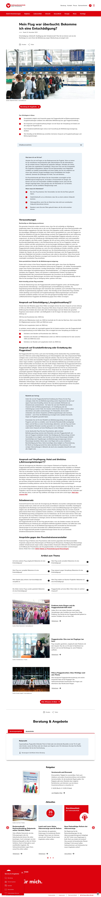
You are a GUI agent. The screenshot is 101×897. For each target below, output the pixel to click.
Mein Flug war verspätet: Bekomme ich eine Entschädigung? (26, 571)
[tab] (47, 857)
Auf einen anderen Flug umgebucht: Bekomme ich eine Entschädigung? (29, 562)
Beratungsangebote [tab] (16, 731)
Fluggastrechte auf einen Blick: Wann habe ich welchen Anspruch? (68, 590)
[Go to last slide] (7, 827)
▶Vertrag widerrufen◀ (86, 895)
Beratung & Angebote (28, 107)
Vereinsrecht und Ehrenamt (61, 772)
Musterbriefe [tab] (30, 731)
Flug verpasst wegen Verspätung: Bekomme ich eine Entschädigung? (67, 571)
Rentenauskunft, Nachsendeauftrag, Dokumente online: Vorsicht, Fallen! (24, 828)
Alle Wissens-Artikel (49, 702)
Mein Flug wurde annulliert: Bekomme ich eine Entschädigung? (65, 562)
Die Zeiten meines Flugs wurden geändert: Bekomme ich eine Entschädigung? (29, 590)
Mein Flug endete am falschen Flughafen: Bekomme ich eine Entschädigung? (68, 580)
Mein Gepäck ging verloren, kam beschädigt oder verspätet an (27, 580)
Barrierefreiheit (72, 895)
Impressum (62, 895)
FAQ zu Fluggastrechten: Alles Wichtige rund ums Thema (68, 674)
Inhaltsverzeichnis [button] (25, 145)
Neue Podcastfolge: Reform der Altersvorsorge (76, 827)
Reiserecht (23, 741)
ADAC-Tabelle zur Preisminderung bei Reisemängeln (52, 549)
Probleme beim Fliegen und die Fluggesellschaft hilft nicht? (63, 606)
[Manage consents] (98, 894)
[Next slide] (93, 827)
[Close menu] (22, 873)
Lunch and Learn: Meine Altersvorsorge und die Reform (50, 827)
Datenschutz (51, 895)
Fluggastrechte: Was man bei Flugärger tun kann (67, 640)
